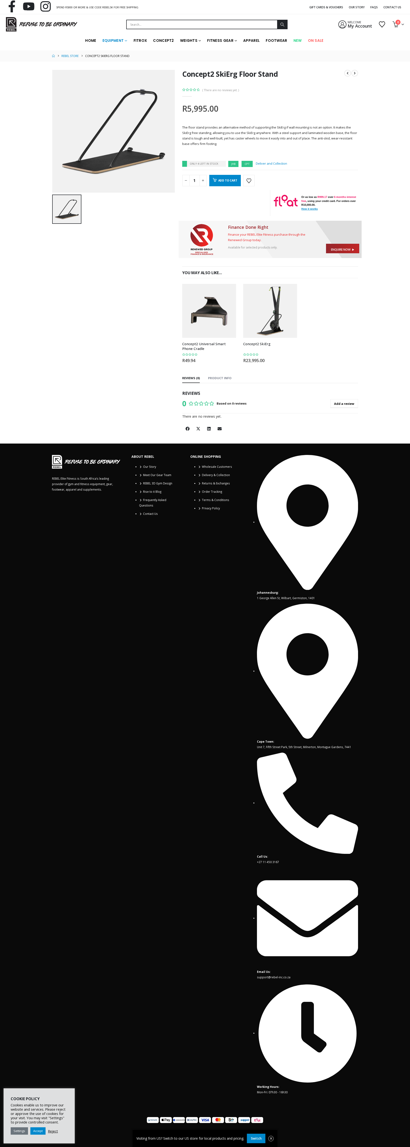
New (298, 40)
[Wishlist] (382, 24)
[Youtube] (29, 6)
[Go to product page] (209, 311)
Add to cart (227, 180)
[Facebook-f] (12, 6)
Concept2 (163, 40)
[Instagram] (45, 6)
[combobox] (202, 24)
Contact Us (392, 7)
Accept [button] (38, 1131)
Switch (256, 1138)
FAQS (374, 7)
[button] (187, 428)
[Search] (282, 24)
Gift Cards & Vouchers (326, 7)
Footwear (276, 40)
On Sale (316, 40)
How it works (309, 208)
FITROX (140, 40)
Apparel (251, 40)
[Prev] (347, 73)
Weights (188, 40)
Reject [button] (53, 1131)
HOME (90, 40)
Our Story (357, 7)
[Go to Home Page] (53, 56)
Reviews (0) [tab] (191, 378)
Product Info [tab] (220, 378)
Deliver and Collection (271, 163)
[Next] (354, 73)
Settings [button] (19, 1131)
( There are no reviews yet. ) (220, 90)
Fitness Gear (220, 40)
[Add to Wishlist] (249, 180)
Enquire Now (341, 250)
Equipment (113, 40)
